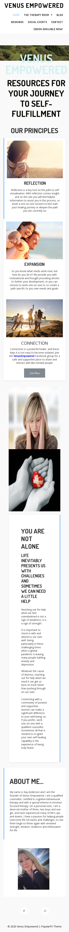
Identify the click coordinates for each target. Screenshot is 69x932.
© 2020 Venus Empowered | (24, 926)
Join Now (34, 373)
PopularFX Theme (51, 926)
